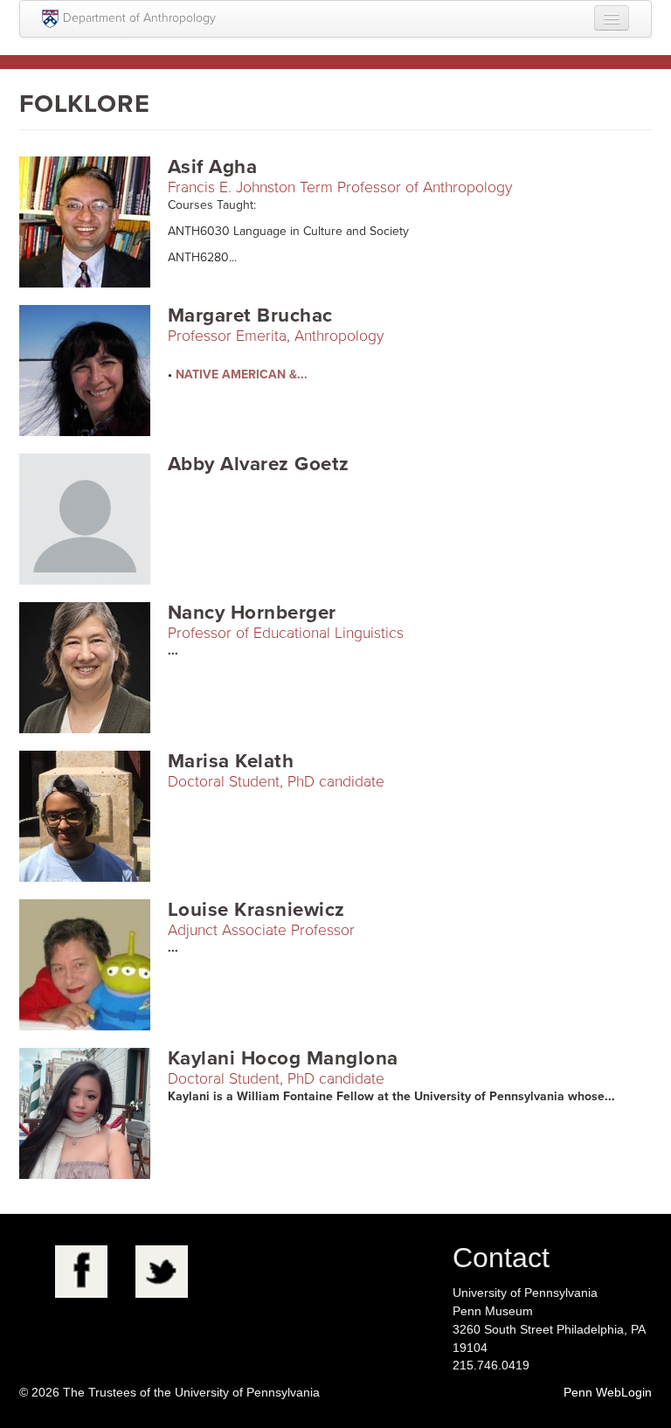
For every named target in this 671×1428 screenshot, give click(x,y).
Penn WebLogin (608, 1392)
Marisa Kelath (231, 761)
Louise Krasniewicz (256, 909)
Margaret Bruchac (250, 315)
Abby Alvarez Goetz (258, 463)
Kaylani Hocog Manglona (283, 1058)
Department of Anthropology (139, 17)
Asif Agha (212, 166)
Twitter (161, 1271)
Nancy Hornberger (252, 612)
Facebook (81, 1271)
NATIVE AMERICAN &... (242, 374)
